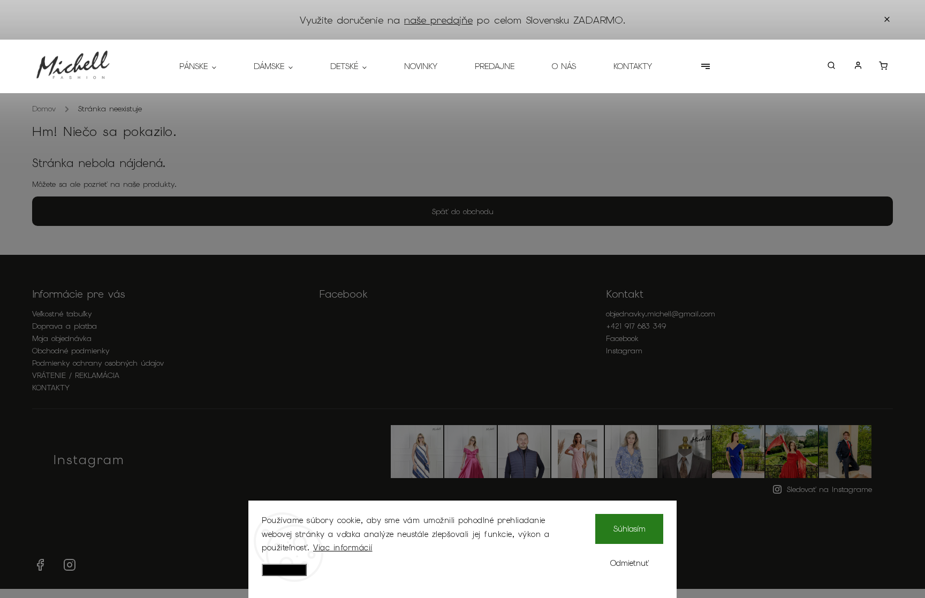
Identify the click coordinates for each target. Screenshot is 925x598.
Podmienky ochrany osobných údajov (98, 363)
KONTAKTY (51, 387)
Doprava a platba (64, 326)
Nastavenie (284, 569)
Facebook (622, 338)
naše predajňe (438, 20)
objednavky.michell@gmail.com (660, 314)
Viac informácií (343, 547)
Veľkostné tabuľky (62, 314)
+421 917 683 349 (636, 326)
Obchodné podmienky (70, 350)
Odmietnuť (629, 563)
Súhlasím (629, 529)
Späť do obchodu (463, 211)
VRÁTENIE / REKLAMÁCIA (75, 375)
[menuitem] (207, 66)
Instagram (624, 350)
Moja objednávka (62, 338)
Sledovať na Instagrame (829, 489)
